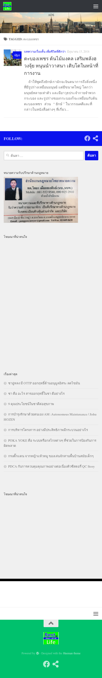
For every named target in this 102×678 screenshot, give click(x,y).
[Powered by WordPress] (37, 653)
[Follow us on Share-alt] (55, 664)
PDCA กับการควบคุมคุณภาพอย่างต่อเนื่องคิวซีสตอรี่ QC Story (51, 466)
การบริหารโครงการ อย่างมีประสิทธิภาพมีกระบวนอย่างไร (48, 430)
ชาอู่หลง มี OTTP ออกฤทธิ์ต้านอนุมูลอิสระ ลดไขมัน (44, 383)
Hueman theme (71, 653)
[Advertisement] (51, 80)
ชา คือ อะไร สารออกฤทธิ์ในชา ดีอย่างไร (36, 393)
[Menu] (96, 6)
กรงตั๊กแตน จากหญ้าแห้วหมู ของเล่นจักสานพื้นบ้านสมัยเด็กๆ (51, 456)
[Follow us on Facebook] (46, 664)
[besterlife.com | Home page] (8, 6)
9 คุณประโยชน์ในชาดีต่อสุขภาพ (31, 404)
